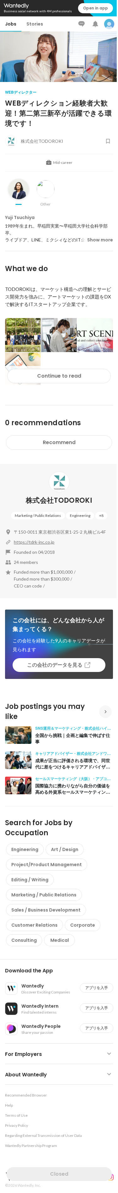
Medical (59, 940)
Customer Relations (34, 925)
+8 (101, 515)
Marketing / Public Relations (38, 515)
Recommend (59, 442)
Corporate (82, 925)
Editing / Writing (29, 880)
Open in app (95, 8)
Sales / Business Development (46, 910)
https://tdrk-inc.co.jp (34, 542)
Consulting (24, 940)
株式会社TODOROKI (59, 500)
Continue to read (59, 375)
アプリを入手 (96, 987)
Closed (59, 1174)
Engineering (80, 515)
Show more (100, 240)
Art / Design (64, 849)
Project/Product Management (46, 864)
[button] (61, 970)
